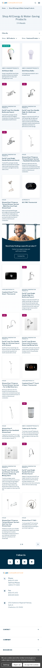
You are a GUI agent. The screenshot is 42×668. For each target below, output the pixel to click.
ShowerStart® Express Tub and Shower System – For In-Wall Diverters (10, 385)
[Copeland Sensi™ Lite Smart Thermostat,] (11, 276)
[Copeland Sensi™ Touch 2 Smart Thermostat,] (31, 367)
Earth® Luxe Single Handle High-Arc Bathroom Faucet (28, 295)
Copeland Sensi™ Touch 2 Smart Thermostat (30, 384)
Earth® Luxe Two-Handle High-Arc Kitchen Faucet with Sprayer (10, 343)
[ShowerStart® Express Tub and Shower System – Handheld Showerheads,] (31, 141)
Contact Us (21, 256)
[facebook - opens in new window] (17, 561)
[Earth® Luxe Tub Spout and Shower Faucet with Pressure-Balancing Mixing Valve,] (11, 452)
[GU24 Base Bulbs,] (31, 54)
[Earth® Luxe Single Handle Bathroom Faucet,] (11, 141)
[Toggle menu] (39, 2)
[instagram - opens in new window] (24, 561)
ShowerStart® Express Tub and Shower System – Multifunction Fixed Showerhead (10, 205)
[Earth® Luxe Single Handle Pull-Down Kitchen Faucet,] (31, 452)
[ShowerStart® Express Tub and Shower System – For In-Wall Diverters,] (11, 367)
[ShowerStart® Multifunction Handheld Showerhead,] (11, 412)
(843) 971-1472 (13, 593)
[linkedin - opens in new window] (10, 561)
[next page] (38, 544)
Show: (4, 38)
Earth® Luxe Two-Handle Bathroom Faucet (10, 111)
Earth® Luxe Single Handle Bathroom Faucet (10, 159)
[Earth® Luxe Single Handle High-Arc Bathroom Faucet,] (31, 276)
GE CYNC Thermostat (29, 202)
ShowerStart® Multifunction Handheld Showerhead (10, 430)
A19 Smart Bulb (7, 71)
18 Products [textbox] (11, 38)
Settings (6, 665)
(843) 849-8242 (13, 595)
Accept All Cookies (32, 665)
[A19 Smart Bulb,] (11, 54)
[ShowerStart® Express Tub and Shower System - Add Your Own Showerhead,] (11, 504)
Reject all (17, 665)
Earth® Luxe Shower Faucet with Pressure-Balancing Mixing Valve (30, 343)
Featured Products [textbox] (33, 38)
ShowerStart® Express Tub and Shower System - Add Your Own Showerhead (11, 523)
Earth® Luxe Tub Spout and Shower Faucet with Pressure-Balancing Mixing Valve (10, 472)
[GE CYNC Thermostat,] (31, 186)
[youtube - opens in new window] (31, 561)
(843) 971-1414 (13, 580)
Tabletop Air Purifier (29, 428)
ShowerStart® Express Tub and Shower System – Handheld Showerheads (31, 159)
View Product (11, 64)
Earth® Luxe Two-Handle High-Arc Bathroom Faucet (30, 112)
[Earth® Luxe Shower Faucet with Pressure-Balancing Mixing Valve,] (31, 324)
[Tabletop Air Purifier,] (31, 412)
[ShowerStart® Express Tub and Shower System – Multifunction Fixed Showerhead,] (11, 186)
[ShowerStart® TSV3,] (31, 504)
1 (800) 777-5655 (14, 585)
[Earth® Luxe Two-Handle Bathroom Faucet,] (11, 93)
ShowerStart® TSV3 (29, 520)
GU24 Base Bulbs (28, 71)
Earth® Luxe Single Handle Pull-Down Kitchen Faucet (28, 472)
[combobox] (11, 38)
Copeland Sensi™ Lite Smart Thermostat (9, 293)
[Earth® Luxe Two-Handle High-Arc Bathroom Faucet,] (31, 93)
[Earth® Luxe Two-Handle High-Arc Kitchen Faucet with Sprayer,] (11, 324)
